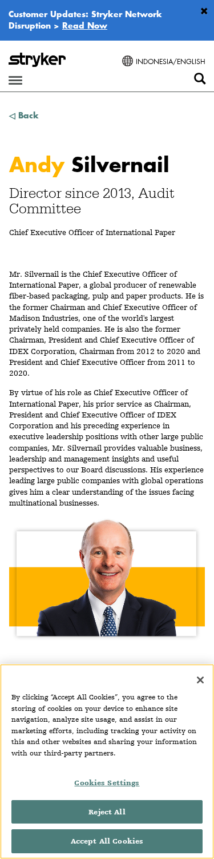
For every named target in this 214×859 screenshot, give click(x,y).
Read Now (84, 25)
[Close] (200, 680)
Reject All (106, 812)
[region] (107, 761)
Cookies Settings (106, 782)
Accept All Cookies (107, 841)
